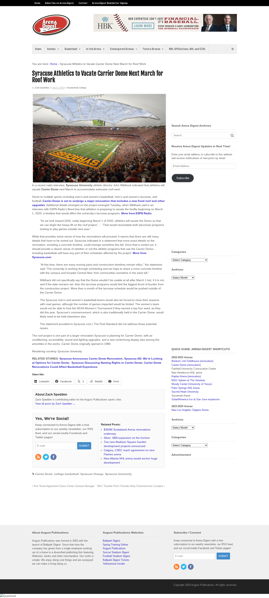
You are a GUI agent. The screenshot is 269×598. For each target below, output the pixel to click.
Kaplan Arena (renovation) (186, 376)
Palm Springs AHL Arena (186, 387)
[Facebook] (53, 457)
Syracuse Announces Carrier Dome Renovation (90, 358)
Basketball (71, 49)
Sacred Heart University (185, 391)
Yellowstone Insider (114, 563)
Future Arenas (151, 49)
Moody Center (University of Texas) (192, 384)
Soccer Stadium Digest (116, 552)
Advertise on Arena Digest (59, 3)
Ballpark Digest (111, 540)
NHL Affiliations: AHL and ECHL (187, 49)
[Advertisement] (205, 89)
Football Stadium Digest (116, 556)
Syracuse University (118, 474)
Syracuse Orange (91, 474)
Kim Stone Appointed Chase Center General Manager (64, 486)
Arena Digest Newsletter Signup (110, 3)
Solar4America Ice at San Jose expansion (196, 399)
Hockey (51, 49)
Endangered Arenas (122, 49)
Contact (83, 3)
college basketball (66, 474)
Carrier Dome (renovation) (186, 364)
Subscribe (182, 178)
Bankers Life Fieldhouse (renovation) (192, 361)
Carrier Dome (44, 474)
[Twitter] (46, 457)
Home (37, 3)
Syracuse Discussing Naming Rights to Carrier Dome (106, 362)
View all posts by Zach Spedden (55, 403)
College (82, 87)
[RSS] (38, 457)
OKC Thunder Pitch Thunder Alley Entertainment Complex (130, 486)
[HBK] (165, 29)
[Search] (232, 135)
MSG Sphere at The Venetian (188, 380)
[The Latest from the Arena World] (51, 34)
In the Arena (93, 49)
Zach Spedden (42, 87)
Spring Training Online (115, 544)
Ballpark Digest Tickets (116, 559)
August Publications (114, 548)
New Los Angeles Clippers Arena (190, 409)
